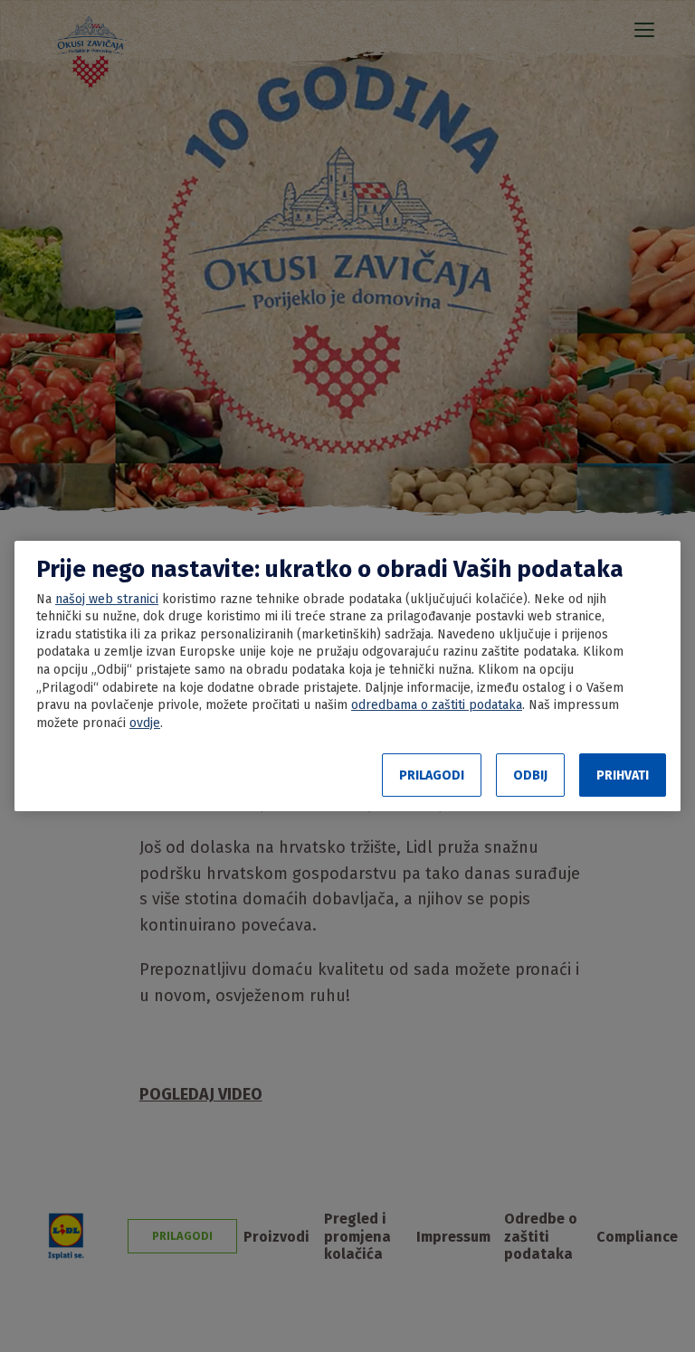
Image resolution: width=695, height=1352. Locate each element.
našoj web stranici (106, 599)
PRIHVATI (622, 775)
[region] (347, 676)
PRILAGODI (431, 775)
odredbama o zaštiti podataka (436, 705)
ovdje (144, 723)
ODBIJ (530, 775)
